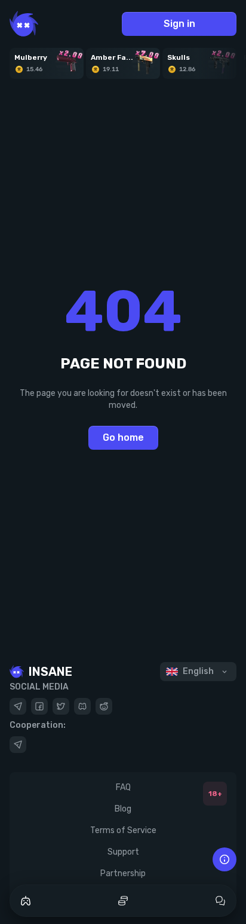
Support (123, 852)
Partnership (123, 873)
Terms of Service (123, 830)
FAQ (123, 787)
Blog (123, 809)
